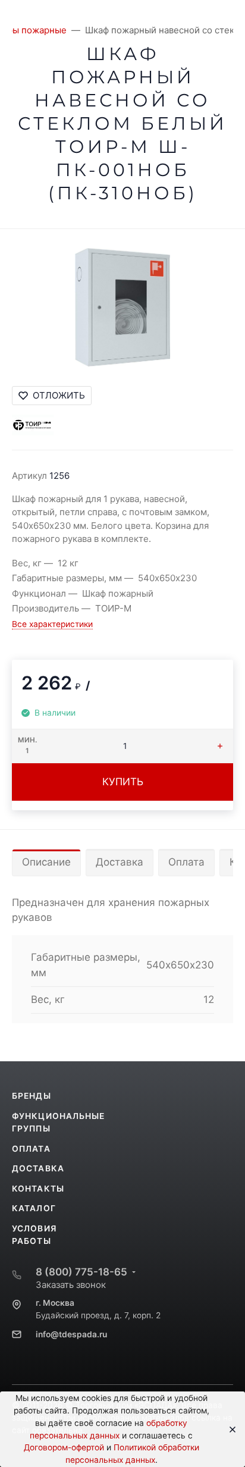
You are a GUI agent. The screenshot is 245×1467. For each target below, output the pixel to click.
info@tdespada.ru (71, 1334)
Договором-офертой (64, 1447)
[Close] (229, 1429)
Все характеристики (52, 624)
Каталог (34, 1208)
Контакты (38, 1188)
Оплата (186, 862)
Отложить (59, 395)
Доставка (119, 862)
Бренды (31, 1096)
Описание (46, 862)
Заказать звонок (71, 1284)
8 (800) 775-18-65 (81, 1272)
